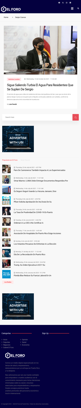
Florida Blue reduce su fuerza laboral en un (32, 275)
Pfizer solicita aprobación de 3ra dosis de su (33, 202)
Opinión (25, 340)
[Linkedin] (70, 2)
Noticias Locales (14, 79)
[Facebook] (59, 2)
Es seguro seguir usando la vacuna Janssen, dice (35, 191)
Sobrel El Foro (8, 348)
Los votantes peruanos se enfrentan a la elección (35, 244)
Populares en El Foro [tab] (10, 160)
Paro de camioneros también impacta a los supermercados (39, 170)
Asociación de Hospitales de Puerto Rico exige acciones (37, 233)
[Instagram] (66, 2)
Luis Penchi (13, 104)
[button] (72, 8)
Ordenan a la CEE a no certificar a (28, 223)
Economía (25, 345)
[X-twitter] (63, 2)
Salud (24, 342)
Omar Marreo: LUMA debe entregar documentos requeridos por (41, 181)
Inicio (5, 340)
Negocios (6, 345)
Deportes (6, 342)
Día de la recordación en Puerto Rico (29, 254)
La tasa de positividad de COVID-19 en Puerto (33, 212)
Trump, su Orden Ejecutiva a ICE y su (29, 265)
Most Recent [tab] (25, 160)
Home (6, 17)
